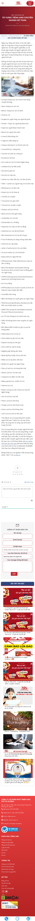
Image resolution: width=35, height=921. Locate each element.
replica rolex (4, 8)
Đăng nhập (29, 482)
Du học (3, 852)
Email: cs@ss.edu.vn (9, 816)
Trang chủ (4, 36)
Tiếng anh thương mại (8, 845)
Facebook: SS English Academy (12, 823)
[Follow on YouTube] (6, 891)
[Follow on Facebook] (3, 891)
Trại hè (3, 855)
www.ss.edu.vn (13, 820)
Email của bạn (17, 540)
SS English (26, 25)
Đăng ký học (5, 881)
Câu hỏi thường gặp (7, 888)
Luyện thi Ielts (5, 847)
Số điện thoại (17, 546)
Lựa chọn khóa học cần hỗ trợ (17, 553)
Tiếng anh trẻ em (6, 840)
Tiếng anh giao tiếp (7, 842)
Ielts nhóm (4, 850)
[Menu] (2, 3)
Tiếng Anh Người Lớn (15, 36)
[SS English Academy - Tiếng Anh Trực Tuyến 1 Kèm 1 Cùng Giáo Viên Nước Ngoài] (18, 3)
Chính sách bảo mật (7, 866)
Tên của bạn (17, 533)
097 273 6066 (14, 809)
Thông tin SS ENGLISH (8, 864)
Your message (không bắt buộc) (17, 560)
